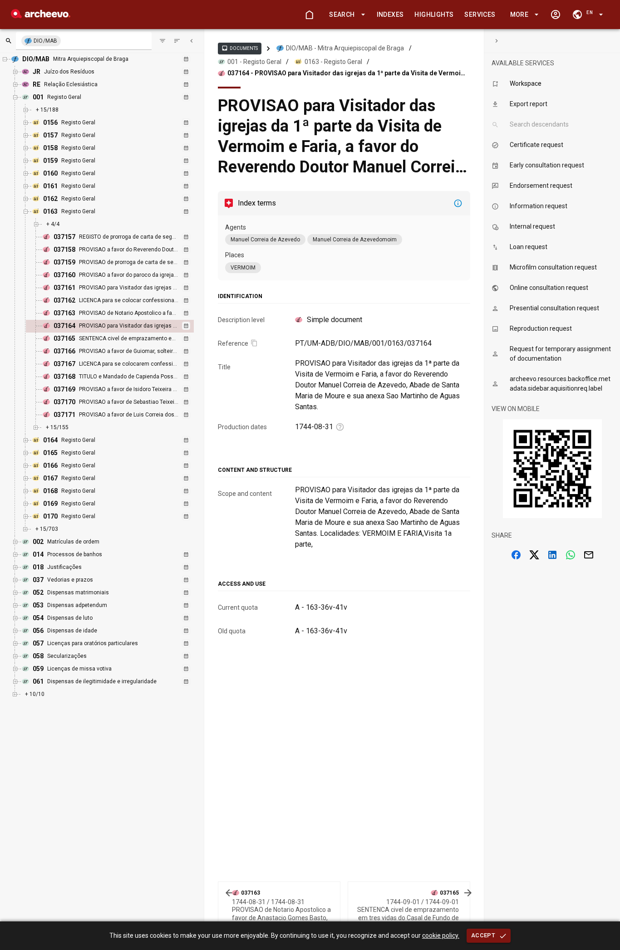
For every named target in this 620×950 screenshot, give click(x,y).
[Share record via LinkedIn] (552, 555)
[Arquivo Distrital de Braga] (40, 15)
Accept (483, 935)
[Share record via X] (534, 555)
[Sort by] (162, 41)
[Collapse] (191, 41)
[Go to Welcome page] (309, 14)
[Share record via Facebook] (516, 555)
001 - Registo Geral (254, 61)
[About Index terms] (458, 203)
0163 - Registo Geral (333, 61)
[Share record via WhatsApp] (570, 555)
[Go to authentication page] (555, 14)
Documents (239, 48)
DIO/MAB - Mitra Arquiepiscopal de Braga (345, 48)
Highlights (433, 14)
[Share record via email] (589, 555)
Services (479, 14)
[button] (345, 14)
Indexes (390, 14)
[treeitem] (119, 326)
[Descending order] (177, 41)
